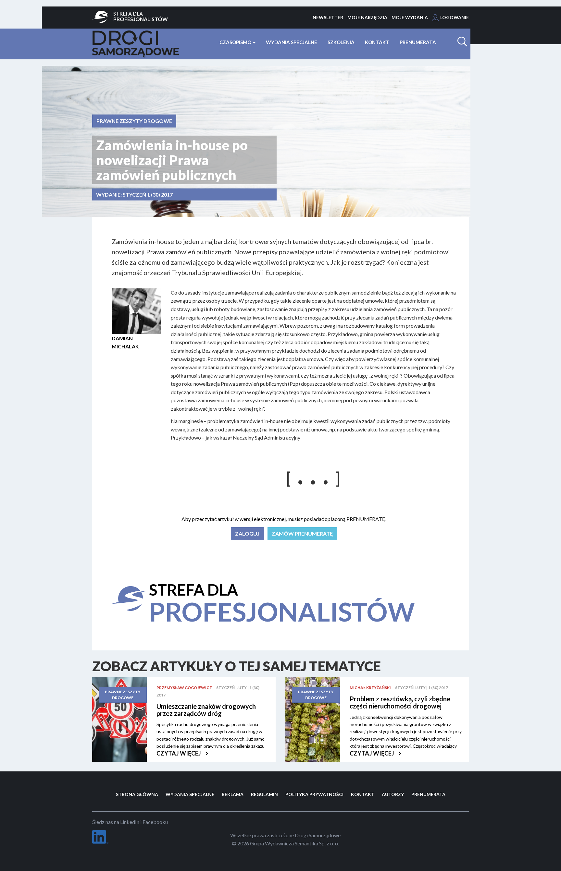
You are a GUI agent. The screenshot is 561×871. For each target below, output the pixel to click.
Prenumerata (418, 42)
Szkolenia (341, 42)
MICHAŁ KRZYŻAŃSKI (370, 687)
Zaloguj (247, 533)
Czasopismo (235, 42)
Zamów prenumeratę (302, 533)
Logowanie (454, 17)
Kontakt (377, 42)
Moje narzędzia (367, 17)
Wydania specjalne (291, 42)
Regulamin (264, 794)
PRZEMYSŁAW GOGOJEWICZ (184, 687)
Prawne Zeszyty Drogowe (134, 121)
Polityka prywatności (314, 794)
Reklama (232, 794)
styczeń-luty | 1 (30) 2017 (421, 687)
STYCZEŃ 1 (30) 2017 (148, 194)
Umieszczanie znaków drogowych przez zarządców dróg (206, 709)
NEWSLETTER (328, 17)
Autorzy (393, 794)
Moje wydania (410, 17)
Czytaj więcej (179, 753)
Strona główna (137, 794)
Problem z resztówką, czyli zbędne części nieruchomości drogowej (400, 702)
